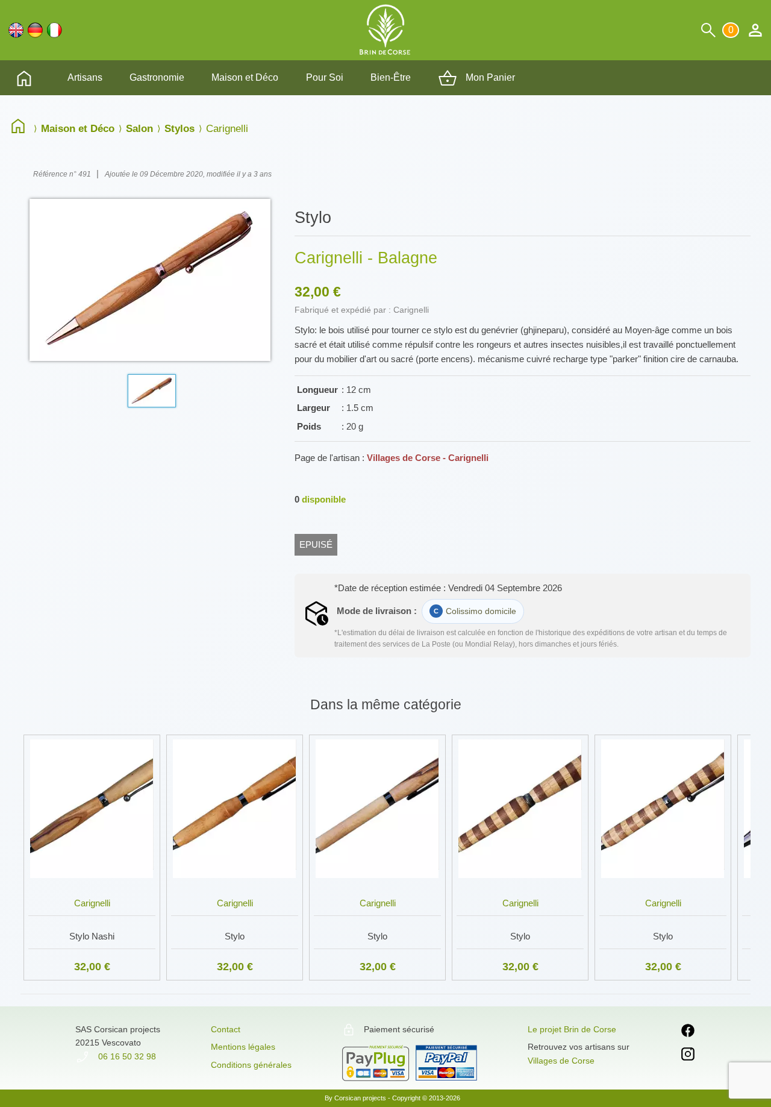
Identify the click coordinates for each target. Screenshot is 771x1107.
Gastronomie (157, 77)
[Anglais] (15, 30)
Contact (225, 1029)
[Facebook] (688, 1033)
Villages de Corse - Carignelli (428, 458)
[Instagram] (688, 1056)
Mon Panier (489, 77)
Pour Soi (324, 77)
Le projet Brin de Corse (572, 1029)
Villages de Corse (561, 1060)
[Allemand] (35, 30)
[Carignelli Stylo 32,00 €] (234, 732)
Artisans (84, 77)
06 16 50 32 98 (126, 1056)
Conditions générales (251, 1065)
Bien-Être (390, 77)
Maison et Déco (244, 77)
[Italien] (54, 30)
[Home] (21, 128)
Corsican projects (360, 1098)
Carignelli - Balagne (366, 258)
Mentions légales (243, 1047)
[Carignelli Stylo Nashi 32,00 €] (91, 732)
